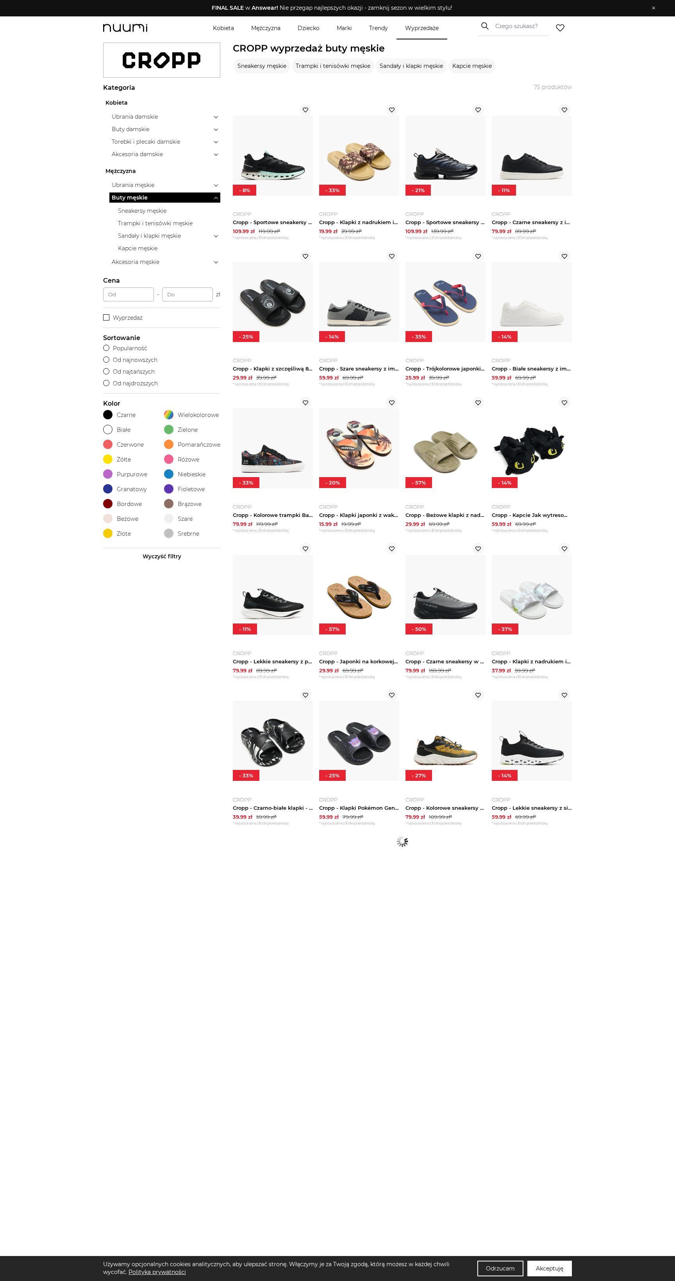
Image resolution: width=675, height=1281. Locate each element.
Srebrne (188, 533)
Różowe (188, 459)
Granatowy (131, 489)
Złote (124, 533)
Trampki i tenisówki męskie (333, 65)
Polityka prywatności (157, 1272)
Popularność (130, 348)
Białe (123, 429)
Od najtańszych (134, 371)
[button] (332, 8)
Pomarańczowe (199, 444)
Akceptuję (549, 1268)
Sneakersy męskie (262, 65)
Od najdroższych (135, 383)
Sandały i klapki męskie (411, 65)
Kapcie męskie (472, 65)
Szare (185, 518)
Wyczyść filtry (162, 556)
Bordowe (129, 504)
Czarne (126, 415)
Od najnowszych (135, 359)
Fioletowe (191, 489)
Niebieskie (191, 474)
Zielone (188, 429)
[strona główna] (138, 27)
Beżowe (127, 518)
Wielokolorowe (198, 415)
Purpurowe (132, 474)
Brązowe (190, 504)
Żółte (124, 459)
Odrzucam (500, 1268)
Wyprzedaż (128, 317)
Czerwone (130, 444)
